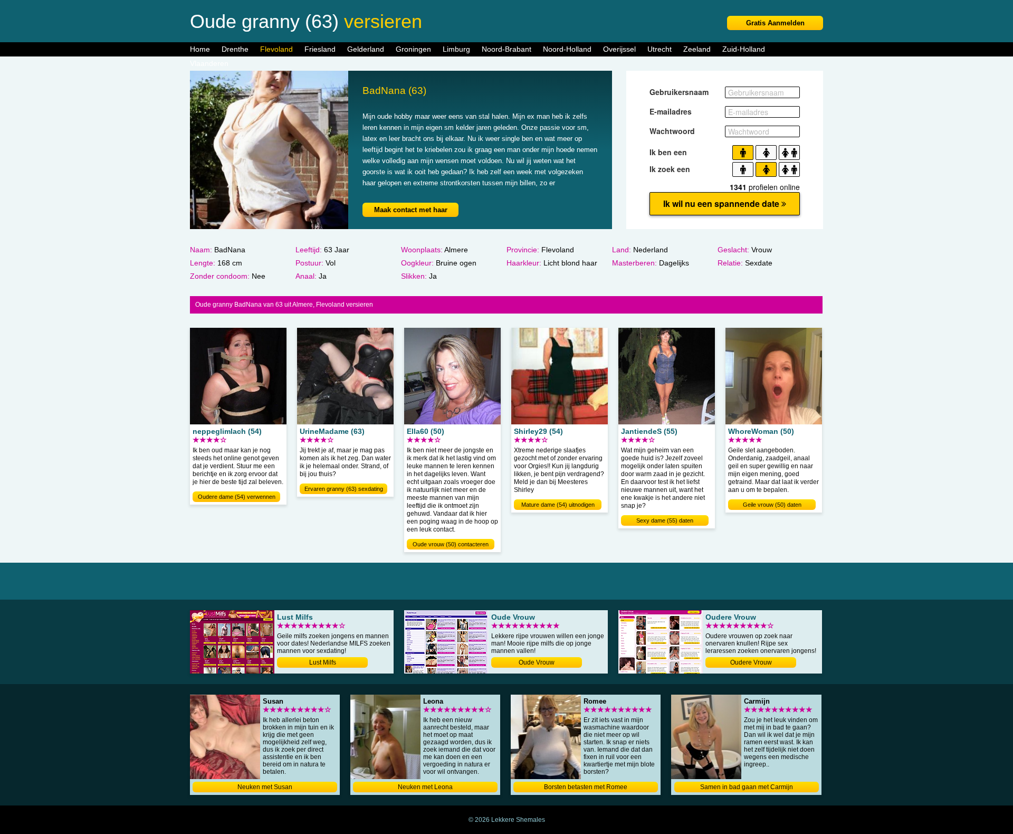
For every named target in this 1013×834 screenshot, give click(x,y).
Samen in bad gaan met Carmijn (746, 787)
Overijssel (619, 49)
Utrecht (659, 49)
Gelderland (365, 49)
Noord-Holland (567, 49)
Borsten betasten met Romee (585, 787)
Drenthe (235, 49)
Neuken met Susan (264, 787)
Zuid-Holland (743, 49)
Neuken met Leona (425, 787)
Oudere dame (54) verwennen (236, 497)
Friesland (320, 49)
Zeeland (697, 49)
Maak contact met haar (410, 210)
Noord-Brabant (506, 49)
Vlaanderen (209, 63)
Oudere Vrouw (751, 662)
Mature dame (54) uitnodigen (558, 504)
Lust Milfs (322, 662)
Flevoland (276, 49)
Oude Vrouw (537, 662)
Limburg (456, 49)
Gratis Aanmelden (775, 23)
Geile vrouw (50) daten (772, 504)
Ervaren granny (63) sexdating (343, 489)
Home (200, 49)
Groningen (413, 49)
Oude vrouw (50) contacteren (451, 544)
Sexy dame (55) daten (664, 520)
